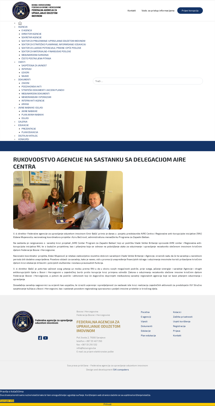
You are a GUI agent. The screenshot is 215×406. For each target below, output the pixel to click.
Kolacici (177, 312)
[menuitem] (20, 23)
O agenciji (146, 316)
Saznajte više (7, 401)
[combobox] (148, 81)
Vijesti (144, 321)
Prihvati (107, 404)
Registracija (179, 326)
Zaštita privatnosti (182, 316)
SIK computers (121, 369)
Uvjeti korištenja (181, 321)
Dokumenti (146, 326)
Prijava (176, 330)
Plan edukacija (148, 335)
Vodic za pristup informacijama (158, 10)
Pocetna (145, 312)
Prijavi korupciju (190, 10)
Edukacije (146, 330)
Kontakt (132, 10)
